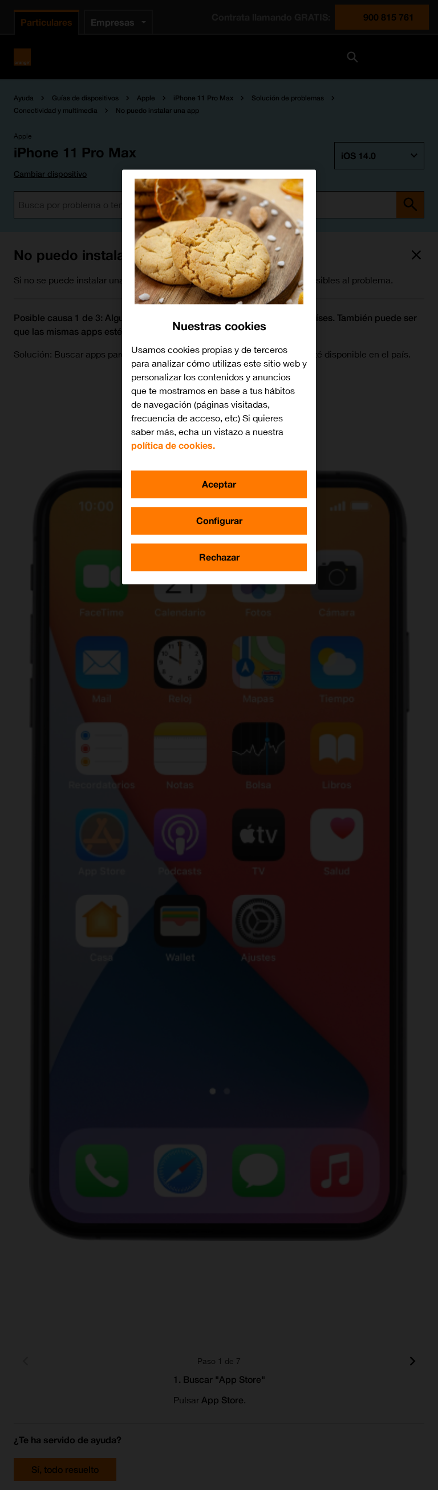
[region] (219, 376)
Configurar (219, 520)
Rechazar (219, 557)
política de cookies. (173, 445)
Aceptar (219, 484)
